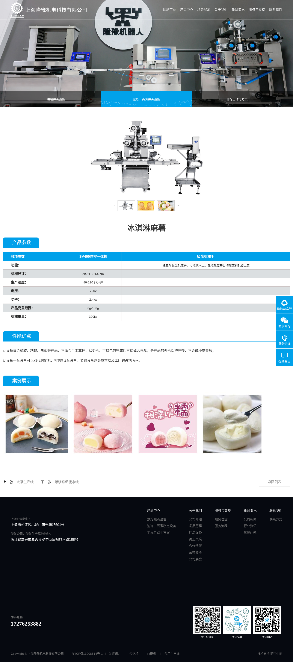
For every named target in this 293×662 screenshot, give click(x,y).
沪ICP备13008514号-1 (87, 653)
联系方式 (275, 519)
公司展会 (195, 559)
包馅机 (133, 653)
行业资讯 (250, 526)
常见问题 (250, 532)
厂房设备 (195, 532)
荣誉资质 (195, 552)
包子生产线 (172, 653)
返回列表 (274, 482)
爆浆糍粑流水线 (67, 482)
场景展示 (203, 9)
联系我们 (275, 9)
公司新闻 (250, 519)
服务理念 (221, 519)
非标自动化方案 (237, 99)
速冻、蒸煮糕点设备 (146, 99)
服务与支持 (257, 9)
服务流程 (221, 526)
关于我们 (220, 9)
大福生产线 (25, 482)
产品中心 (186, 9)
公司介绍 (195, 519)
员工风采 (195, 539)
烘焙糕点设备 (56, 99)
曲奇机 (151, 653)
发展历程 (195, 526)
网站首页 (169, 9)
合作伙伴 (195, 546)
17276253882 (26, 624)
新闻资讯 (238, 9)
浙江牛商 (276, 653)
